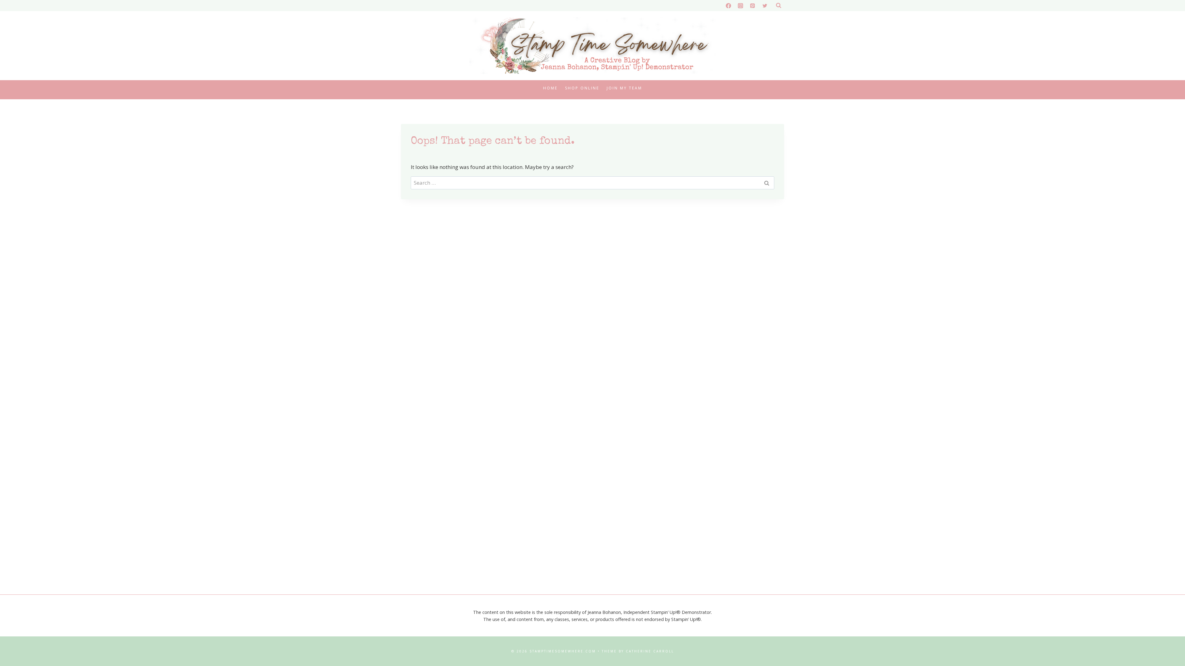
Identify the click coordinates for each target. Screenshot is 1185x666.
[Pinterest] (752, 5)
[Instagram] (740, 5)
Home (550, 88)
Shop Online (582, 88)
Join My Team (624, 88)
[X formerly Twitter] (764, 5)
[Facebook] (728, 5)
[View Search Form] (778, 5)
